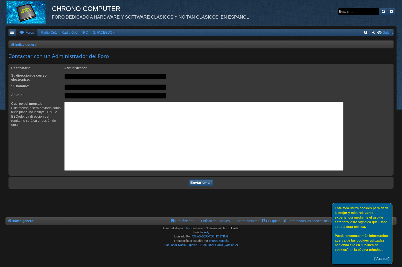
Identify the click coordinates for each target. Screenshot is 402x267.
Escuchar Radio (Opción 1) (182, 244)
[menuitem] (26, 32)
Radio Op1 (49, 32)
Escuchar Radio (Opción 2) (220, 244)
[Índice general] (28, 12)
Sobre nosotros (248, 221)
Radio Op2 (70, 32)
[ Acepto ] (381, 259)
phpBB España (219, 240)
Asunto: (17, 95)
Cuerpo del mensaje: (27, 104)
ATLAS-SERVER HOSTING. (210, 236)
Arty (206, 232)
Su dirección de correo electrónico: (28, 78)
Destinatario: (21, 68)
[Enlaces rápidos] (12, 32)
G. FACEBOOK (104, 32)
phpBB (189, 228)
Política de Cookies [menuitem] (215, 221)
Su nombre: (20, 86)
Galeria (388, 32)
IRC (85, 32)
